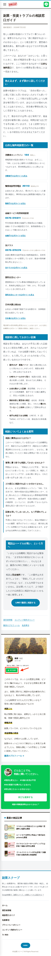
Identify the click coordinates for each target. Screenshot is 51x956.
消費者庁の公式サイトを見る (16, 176)
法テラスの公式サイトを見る (16, 267)
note (25, 945)
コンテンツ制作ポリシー (25, 620)
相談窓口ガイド (8, 915)
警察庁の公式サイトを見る (15, 203)
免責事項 (25, 625)
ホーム (5, 905)
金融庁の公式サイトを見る (15, 235)
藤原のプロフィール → (14, 755)
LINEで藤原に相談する (26, 602)
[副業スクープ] (12, 4)
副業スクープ (11, 877)
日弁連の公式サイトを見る (15, 318)
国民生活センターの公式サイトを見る (19, 295)
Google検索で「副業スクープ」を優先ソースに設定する (22, 895)
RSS (6, 935)
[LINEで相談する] (46, 4)
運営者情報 (7, 620)
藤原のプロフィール (11, 625)
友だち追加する (25, 797)
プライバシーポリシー (11, 925)
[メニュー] (4, 4)
